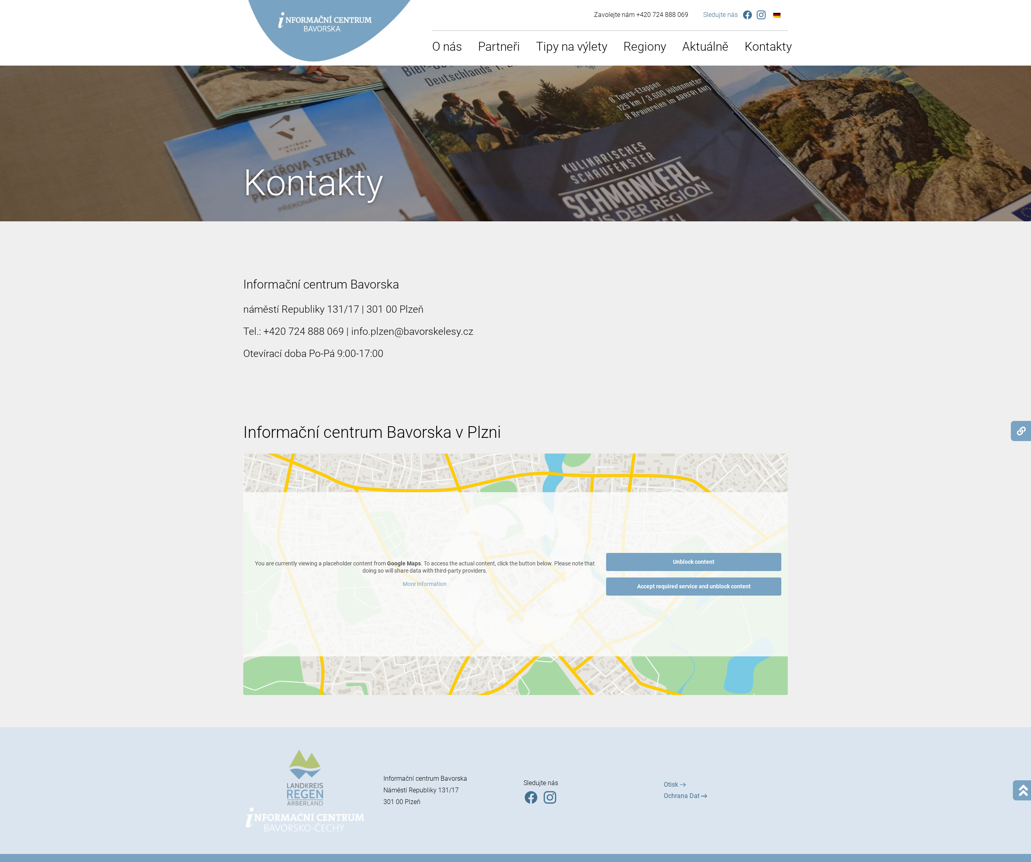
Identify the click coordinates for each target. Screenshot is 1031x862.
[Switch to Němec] (777, 15)
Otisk (672, 784)
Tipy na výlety (571, 46)
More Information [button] (425, 584)
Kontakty (768, 46)
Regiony (644, 46)
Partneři (499, 46)
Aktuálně (705, 46)
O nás (447, 46)
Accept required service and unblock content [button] (694, 586)
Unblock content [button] (693, 562)
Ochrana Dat (682, 796)
